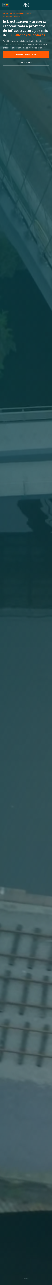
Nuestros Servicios (24, 54)
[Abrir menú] (48, 4)
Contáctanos (26, 62)
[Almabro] (26, 5)
